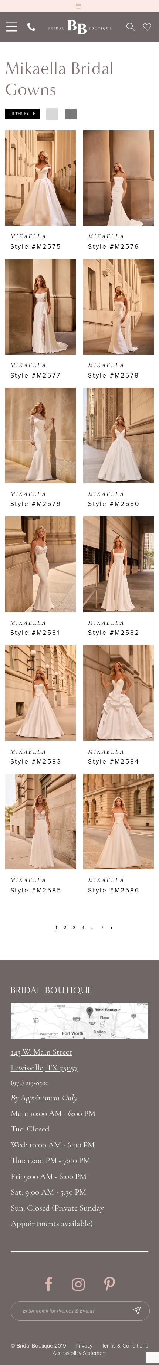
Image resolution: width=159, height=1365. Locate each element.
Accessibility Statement (80, 1353)
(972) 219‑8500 (30, 1083)
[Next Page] (112, 928)
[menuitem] (10, 27)
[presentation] (40, 178)
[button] (22, 114)
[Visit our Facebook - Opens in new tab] (48, 1284)
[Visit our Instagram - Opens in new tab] (78, 1284)
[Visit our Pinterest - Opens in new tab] (109, 1284)
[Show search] (130, 27)
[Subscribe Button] (137, 1311)
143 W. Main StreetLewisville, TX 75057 (44, 1060)
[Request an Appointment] (79, 6)
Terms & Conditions (125, 1345)
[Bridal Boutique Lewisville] (79, 27)
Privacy (83, 1345)
